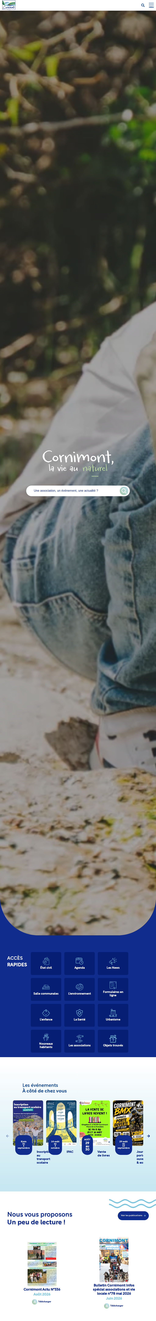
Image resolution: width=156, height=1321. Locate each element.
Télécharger (44, 1302)
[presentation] (7, 1136)
